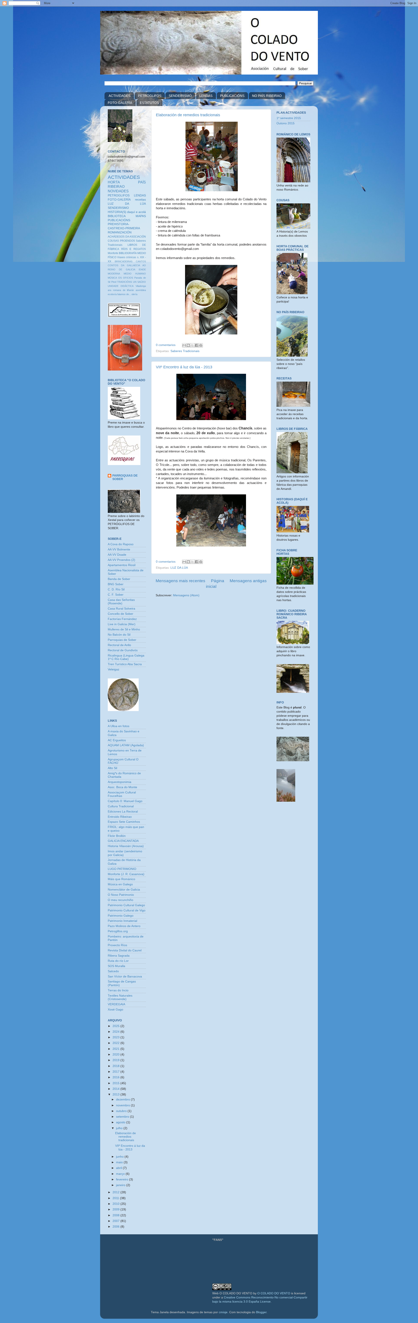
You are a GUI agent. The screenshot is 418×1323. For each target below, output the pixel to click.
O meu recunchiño (120, 900)
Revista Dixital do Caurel (125, 950)
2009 (116, 1209)
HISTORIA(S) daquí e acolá (127, 212)
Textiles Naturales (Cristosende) (120, 997)
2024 (116, 1031)
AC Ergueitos (117, 740)
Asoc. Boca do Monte (122, 787)
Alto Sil (112, 768)
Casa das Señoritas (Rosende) (121, 601)
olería (134, 294)
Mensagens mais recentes (180, 580)
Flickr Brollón (117, 836)
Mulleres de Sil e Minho (124, 629)
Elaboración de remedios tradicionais (188, 115)
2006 (116, 1226)
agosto (121, 1122)
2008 (116, 1215)
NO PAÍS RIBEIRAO (267, 96)
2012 (116, 1192)
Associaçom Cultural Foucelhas (122, 794)
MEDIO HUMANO (135, 273)
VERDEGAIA (116, 1004)
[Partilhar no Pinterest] (201, 345)
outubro (122, 1111)
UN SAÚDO (139, 282)
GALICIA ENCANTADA (123, 841)
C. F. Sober (115, 594)
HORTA (114, 182)
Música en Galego (120, 884)
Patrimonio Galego (120, 915)
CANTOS (141, 261)
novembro (123, 1105)
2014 (116, 1088)
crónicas (131, 257)
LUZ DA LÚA (179, 567)
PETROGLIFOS (149, 96)
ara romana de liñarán (121, 290)
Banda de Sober (119, 579)
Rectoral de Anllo (119, 645)
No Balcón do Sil (119, 634)
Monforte (113, 253)
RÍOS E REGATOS (133, 249)
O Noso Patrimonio (121, 894)
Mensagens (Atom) (186, 595)
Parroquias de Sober (122, 640)
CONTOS (113, 265)
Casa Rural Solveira (121, 608)
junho (120, 1156)
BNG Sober (115, 584)
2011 (116, 1198)
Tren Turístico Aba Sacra (125, 664)
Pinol (113, 282)
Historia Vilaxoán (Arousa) (126, 846)
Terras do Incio (118, 990)
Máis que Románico (121, 879)
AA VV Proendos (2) (121, 560)
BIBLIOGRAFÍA (128, 253)
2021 (116, 1048)
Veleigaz (113, 669)
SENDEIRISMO (180, 96)
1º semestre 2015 (288, 118)
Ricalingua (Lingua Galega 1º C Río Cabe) (126, 657)
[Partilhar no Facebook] (196, 345)
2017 (116, 1071)
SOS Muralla (116, 966)
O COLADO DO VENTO (273, 1293)
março (121, 1173)
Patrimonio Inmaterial (122, 920)
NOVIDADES (118, 191)
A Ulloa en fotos (118, 726)
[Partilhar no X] (192, 345)
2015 (116, 1083)
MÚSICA (112, 277)
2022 (116, 1043)
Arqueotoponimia (119, 782)
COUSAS (113, 240)
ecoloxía (112, 294)
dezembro (123, 1099)
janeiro (121, 1185)
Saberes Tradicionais (184, 351)
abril (119, 1168)
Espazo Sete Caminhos (124, 821)
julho (119, 1128)
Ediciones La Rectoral (123, 811)
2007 (116, 1221)
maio (120, 1162)
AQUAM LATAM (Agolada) (126, 745)
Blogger (261, 1312)
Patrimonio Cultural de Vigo (126, 910)
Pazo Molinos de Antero (124, 926)
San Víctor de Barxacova (125, 976)
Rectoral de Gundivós (123, 650)
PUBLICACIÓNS (232, 96)
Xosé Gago (115, 1009)
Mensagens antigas (248, 580)
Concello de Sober (120, 613)
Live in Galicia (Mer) (121, 624)
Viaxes (121, 257)
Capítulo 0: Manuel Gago (125, 801)
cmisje (223, 1312)
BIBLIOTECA (117, 216)
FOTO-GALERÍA (120, 103)
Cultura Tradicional (121, 806)
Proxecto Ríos (117, 945)
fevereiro (122, 1179)
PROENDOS (127, 240)
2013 (116, 1094)
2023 (116, 1037)
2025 (116, 1026)
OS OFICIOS (125, 277)
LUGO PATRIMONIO (122, 869)
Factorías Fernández (122, 619)
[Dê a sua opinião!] (188, 345)
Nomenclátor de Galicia (124, 889)
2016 (116, 1077)
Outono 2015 (285, 123)
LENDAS (205, 96)
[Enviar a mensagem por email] (184, 345)
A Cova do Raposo (120, 544)
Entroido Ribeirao (120, 816)
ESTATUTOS (149, 103)
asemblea (141, 290)
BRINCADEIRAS (123, 261)
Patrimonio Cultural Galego (126, 905)
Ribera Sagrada (119, 955)
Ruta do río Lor (118, 960)
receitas (140, 199)
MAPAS (141, 216)
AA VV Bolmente (119, 549)
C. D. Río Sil (116, 589)
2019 (116, 1060)
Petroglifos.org (118, 931)
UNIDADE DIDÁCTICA (120, 286)
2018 (116, 1066)
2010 (116, 1203)
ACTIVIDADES (119, 96)
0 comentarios (165, 345)
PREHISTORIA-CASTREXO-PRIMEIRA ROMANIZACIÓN (124, 228)
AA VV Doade (117, 554)
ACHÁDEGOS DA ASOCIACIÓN (127, 236)
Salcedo (113, 971)
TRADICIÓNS (124, 282)
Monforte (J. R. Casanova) (126, 874)
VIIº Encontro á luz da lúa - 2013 (184, 367)
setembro (123, 1116)
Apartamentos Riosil (121, 565)
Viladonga (141, 286)
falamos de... (124, 294)
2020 (116, 1054)
